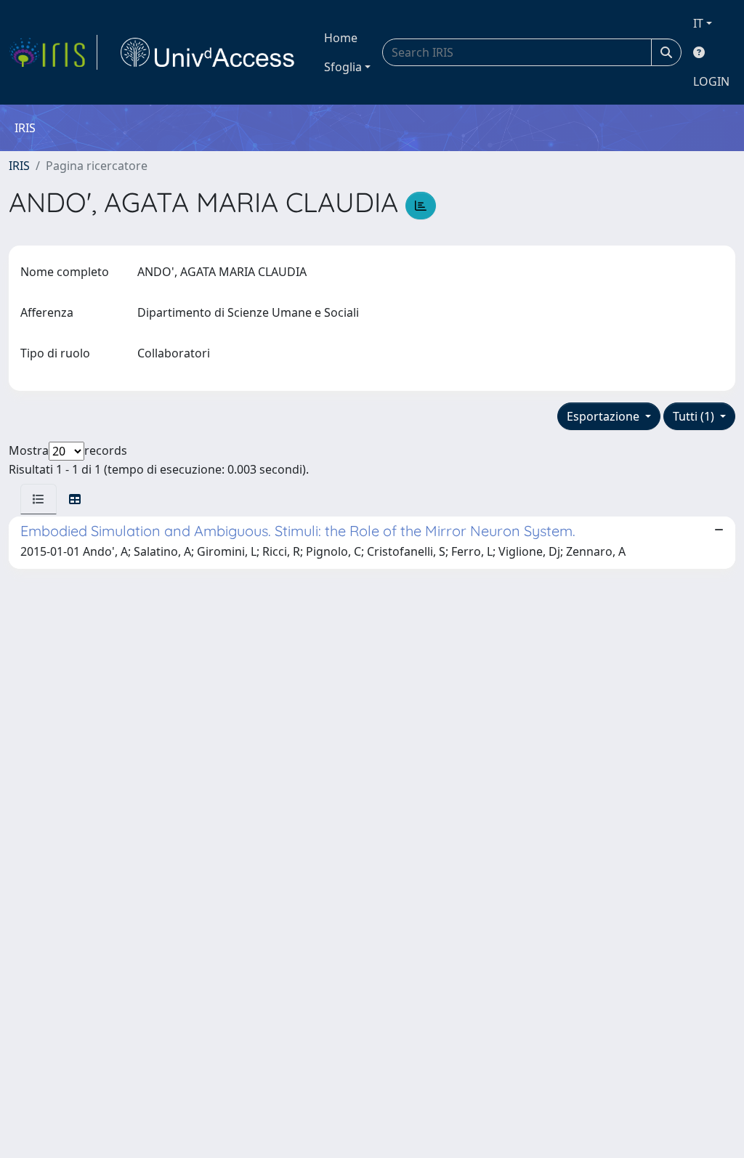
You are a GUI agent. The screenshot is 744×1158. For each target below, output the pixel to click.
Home (340, 38)
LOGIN (711, 81)
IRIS (19, 166)
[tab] (38, 499)
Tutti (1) (695, 416)
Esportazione (604, 416)
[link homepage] (53, 52)
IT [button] (698, 23)
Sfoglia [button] (343, 67)
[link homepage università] (208, 52)
